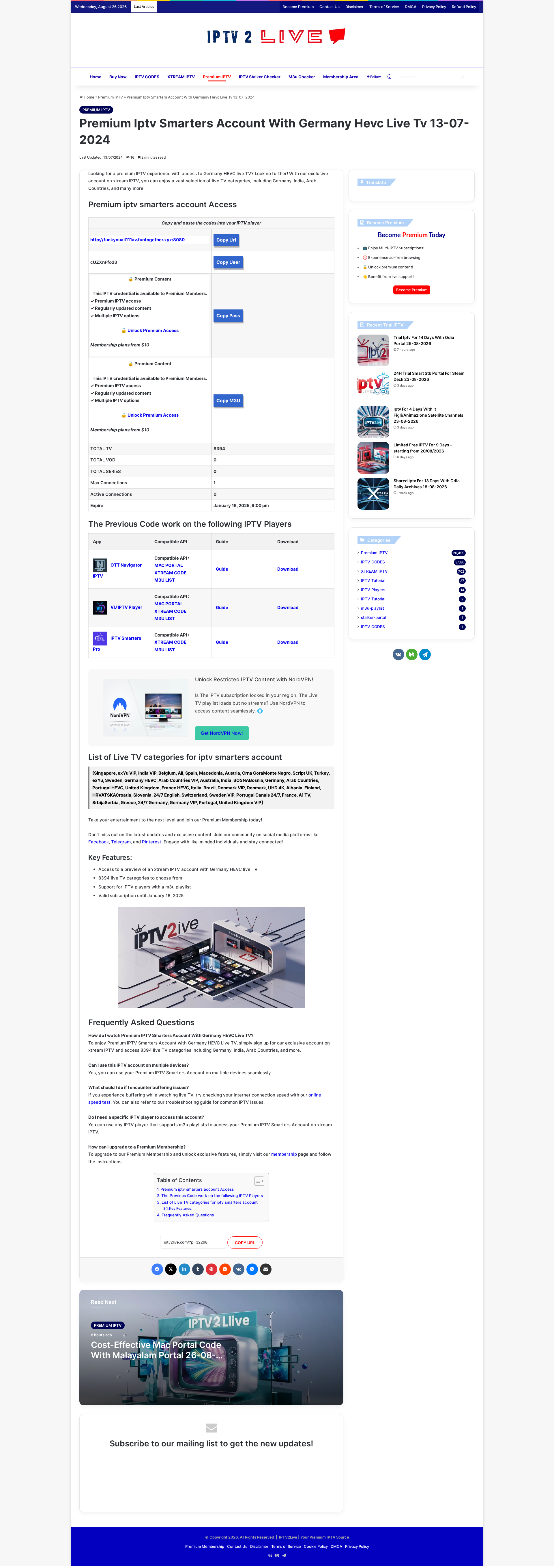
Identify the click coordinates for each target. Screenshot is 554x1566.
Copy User (228, 262)
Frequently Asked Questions (188, 1215)
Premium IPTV (217, 76)
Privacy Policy (434, 6)
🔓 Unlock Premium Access (150, 330)
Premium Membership (204, 1546)
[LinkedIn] (184, 1269)
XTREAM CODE (170, 573)
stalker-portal (373, 617)
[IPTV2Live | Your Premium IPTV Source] (277, 37)
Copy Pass (228, 315)
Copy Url (226, 240)
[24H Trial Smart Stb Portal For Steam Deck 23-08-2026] (373, 386)
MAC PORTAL (168, 565)
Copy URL (245, 1242)
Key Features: (180, 1208)
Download (288, 569)
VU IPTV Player (126, 607)
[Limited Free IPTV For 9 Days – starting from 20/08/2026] (373, 458)
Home (95, 76)
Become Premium (298, 6)
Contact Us (329, 6)
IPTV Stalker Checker (259, 76)
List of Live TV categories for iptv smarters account (210, 1202)
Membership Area (340, 76)
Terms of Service (384, 6)
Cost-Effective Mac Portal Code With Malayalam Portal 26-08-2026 (156, 1355)
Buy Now (118, 76)
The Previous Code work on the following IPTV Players (212, 1195)
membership (284, 1154)
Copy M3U (228, 400)
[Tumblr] (198, 1269)
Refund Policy (464, 6)
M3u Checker (302, 76)
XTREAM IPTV (181, 76)
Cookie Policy (316, 1546)
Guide (222, 569)
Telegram (121, 842)
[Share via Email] (266, 1269)
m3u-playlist (372, 608)
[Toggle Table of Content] (256, 1181)
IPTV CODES (147, 76)
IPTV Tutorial (373, 580)
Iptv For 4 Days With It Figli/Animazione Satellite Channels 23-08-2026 (428, 415)
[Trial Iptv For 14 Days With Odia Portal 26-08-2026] (373, 350)
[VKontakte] (238, 1269)
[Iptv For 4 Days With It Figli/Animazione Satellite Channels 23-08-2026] (373, 422)
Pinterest (151, 842)
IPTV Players (373, 589)
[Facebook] (157, 1269)
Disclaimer (354, 6)
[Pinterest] (211, 1269)
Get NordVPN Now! (222, 733)
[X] (171, 1269)
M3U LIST (164, 580)
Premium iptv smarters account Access (197, 1189)
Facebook (98, 842)
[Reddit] (225, 1269)
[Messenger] (252, 1269)
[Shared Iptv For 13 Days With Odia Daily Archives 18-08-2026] (373, 494)
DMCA (410, 6)
